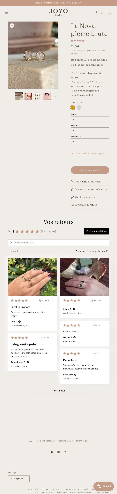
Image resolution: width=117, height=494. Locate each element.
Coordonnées (62, 492)
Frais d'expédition (79, 50)
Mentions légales (66, 440)
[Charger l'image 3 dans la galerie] (37, 96)
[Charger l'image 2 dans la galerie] (28, 96)
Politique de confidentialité (77, 489)
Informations (82, 440)
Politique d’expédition (45, 492)
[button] (6, 12)
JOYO (36, 489)
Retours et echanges (45, 440)
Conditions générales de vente (82, 492)
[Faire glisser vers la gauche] (11, 96)
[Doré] (73, 107)
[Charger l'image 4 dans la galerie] (47, 96)
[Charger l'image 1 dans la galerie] (19, 96)
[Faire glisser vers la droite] (55, 96)
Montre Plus (21, 356)
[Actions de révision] (53, 300)
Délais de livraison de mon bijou (87, 153)
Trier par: (80, 251)
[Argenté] (79, 107)
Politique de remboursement (52, 489)
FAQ (30, 440)
